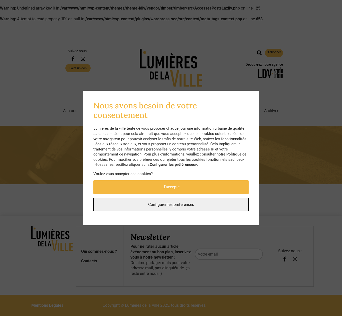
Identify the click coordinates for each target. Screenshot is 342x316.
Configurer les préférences (171, 204)
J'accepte (171, 187)
